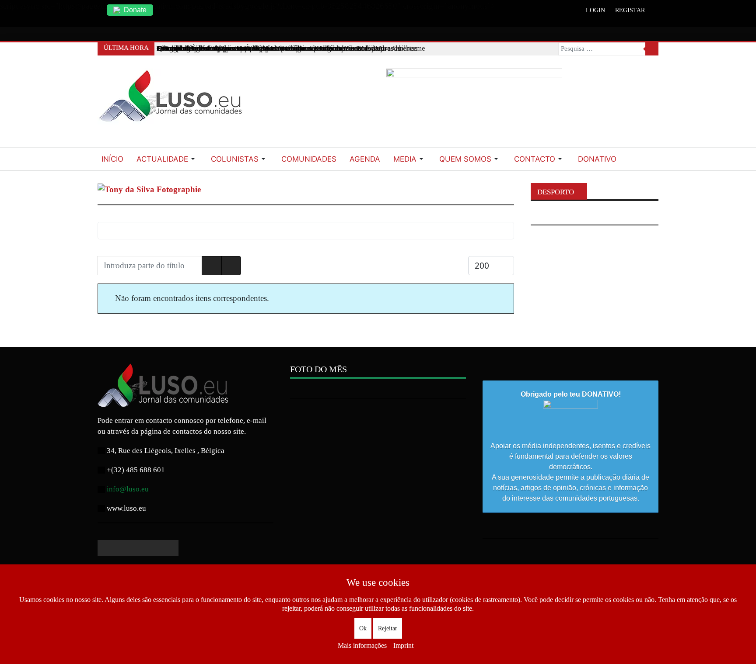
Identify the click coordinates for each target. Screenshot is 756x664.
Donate (135, 10)
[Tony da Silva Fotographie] (149, 189)
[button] (167, 159)
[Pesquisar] (212, 266)
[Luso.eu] (174, 100)
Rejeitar (387, 628)
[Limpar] (231, 266)
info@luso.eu (128, 489)
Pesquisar (651, 48)
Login (595, 10)
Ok (363, 628)
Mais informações (362, 645)
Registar (630, 10)
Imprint (403, 645)
